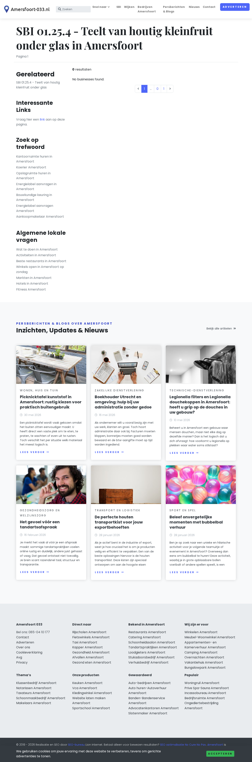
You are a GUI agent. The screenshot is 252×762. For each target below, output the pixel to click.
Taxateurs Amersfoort (33, 693)
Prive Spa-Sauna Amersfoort (206, 688)
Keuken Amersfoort (87, 683)
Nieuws (194, 7)
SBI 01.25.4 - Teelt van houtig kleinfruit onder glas (38, 85)
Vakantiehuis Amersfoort (203, 662)
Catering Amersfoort (144, 637)
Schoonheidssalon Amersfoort (151, 642)
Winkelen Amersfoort (201, 632)
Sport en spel (183, 510)
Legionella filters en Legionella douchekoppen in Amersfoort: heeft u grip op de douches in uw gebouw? (200, 404)
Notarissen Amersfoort (34, 688)
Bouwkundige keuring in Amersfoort (34, 197)
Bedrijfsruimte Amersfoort (204, 698)
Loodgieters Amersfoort (146, 652)
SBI (118, 7)
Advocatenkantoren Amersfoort (153, 708)
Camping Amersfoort (201, 652)
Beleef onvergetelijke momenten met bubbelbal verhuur (196, 522)
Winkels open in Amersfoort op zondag (40, 269)
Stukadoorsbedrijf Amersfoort (151, 657)
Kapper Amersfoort (87, 647)
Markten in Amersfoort (34, 278)
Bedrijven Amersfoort (147, 9)
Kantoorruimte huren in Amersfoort (34, 159)
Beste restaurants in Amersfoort (41, 261)
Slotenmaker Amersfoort (147, 713)
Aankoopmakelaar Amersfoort (40, 216)
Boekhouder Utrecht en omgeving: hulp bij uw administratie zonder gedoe (123, 402)
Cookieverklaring (29, 652)
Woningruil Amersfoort (202, 683)
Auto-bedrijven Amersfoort (149, 683)
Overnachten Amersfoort (204, 657)
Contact (209, 7)
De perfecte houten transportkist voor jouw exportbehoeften (119, 522)
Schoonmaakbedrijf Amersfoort (40, 698)
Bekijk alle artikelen (219, 328)
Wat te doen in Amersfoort (37, 249)
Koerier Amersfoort (31, 167)
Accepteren (220, 753)
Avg (19, 657)
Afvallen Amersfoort (88, 657)
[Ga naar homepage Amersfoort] (26, 9)
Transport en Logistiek (118, 510)
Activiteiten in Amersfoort (36, 255)
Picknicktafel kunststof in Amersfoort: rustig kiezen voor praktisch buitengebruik (51, 402)
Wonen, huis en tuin (39, 390)
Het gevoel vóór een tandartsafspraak (40, 524)
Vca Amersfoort (84, 688)
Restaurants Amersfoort (147, 632)
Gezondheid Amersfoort (91, 652)
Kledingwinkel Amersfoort (92, 693)
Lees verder (32, 452)
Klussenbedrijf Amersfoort (36, 683)
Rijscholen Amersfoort (89, 632)
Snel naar (99, 7)
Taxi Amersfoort (84, 642)
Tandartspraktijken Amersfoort (152, 647)
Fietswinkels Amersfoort (91, 637)
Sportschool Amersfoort (91, 708)
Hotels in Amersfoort (32, 283)
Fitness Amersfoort (31, 289)
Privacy (22, 662)
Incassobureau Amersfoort (205, 693)
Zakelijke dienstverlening (119, 390)
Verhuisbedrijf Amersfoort (148, 662)
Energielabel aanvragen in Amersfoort (36, 186)
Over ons (23, 647)
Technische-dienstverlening (197, 390)
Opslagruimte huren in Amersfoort (33, 176)
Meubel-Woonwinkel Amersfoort (209, 637)
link (42, 119)
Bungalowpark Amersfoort (205, 667)
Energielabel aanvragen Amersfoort (34, 208)
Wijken (129, 7)
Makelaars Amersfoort (33, 703)
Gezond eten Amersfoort (91, 662)
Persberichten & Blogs (174, 9)
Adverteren (235, 6)
